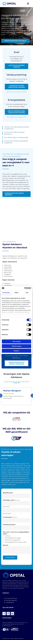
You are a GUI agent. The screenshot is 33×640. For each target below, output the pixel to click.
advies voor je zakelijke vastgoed (17, 91)
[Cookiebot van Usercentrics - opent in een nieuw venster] (24, 288)
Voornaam (6, 506)
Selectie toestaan (16, 346)
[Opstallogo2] (9, 2)
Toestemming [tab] (6, 292)
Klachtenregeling (11, 600)
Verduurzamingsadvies (12, 540)
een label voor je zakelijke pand (17, 117)
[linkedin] (12, 613)
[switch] (29, 325)
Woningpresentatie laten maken (16, 542)
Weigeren (16, 350)
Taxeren (7, 536)
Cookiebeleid (10, 602)
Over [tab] (27, 292)
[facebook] (4, 613)
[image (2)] (13, 573)
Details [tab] (17, 292)
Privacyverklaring (11, 598)
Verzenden (10, 557)
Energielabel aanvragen (13, 538)
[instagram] (8, 613)
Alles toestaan (17, 341)
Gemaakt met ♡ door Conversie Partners (12, 638)
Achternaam (7, 513)
